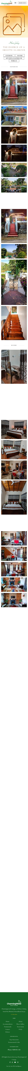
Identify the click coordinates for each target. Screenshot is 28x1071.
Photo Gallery (20, 1024)
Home (7, 1021)
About (20, 1021)
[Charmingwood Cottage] (14, 88)
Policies (7, 1032)
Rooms (19, 55)
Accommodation (7, 1024)
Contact (7, 1029)
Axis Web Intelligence (15, 1066)
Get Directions (14, 1014)
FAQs (20, 1029)
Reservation (22, 2)
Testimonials (7, 1027)
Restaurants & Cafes (14, 1042)
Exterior (9, 55)
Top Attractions (14, 1039)
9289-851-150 (16, 1050)
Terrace (14, 61)
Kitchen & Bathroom (14, 58)
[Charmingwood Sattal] (6, 3)
